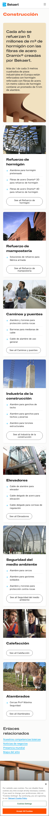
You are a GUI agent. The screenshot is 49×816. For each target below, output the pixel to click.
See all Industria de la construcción (24, 435)
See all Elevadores (19, 516)
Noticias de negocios (15, 743)
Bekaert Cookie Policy (17, 798)
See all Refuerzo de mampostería (24, 269)
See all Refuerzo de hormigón (24, 201)
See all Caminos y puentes (24, 350)
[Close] (46, 784)
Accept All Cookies (24, 811)
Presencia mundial (14, 747)
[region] (24, 798)
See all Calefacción (19, 653)
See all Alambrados (20, 713)
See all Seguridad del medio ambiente (24, 598)
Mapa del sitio (11, 752)
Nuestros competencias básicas (22, 739)
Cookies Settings (24, 804)
